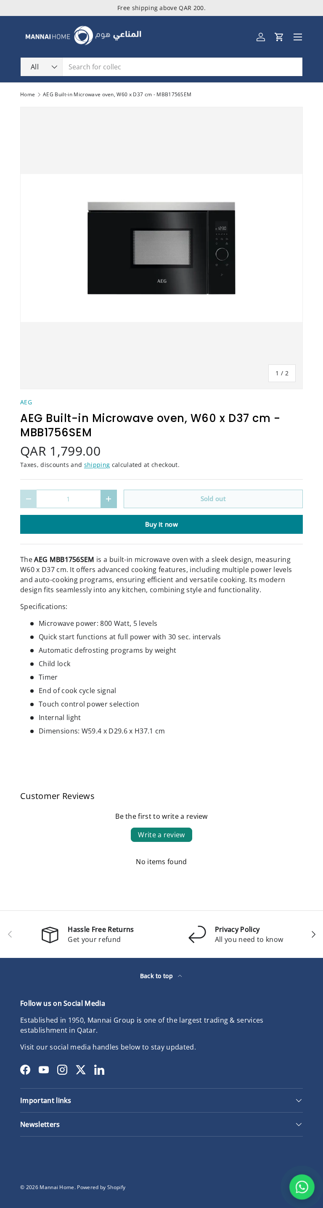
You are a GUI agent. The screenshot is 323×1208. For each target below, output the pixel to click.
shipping (97, 465)
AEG (26, 402)
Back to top (157, 976)
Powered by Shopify (101, 1187)
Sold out (213, 498)
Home (27, 94)
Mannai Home (57, 1187)
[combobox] (161, 67)
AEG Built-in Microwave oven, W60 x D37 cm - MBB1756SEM (117, 94)
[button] (279, 37)
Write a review (161, 834)
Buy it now (161, 524)
